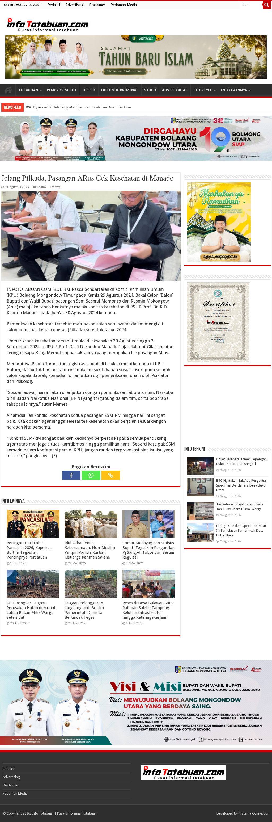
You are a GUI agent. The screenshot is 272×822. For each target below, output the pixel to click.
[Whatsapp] (91, 475)
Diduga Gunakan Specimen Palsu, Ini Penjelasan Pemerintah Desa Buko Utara (241, 530)
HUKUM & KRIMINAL (119, 90)
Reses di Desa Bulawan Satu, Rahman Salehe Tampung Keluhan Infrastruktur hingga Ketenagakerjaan (148, 610)
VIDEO (150, 90)
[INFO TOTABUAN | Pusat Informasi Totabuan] (47, 23)
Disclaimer (97, 5)
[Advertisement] (224, 406)
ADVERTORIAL (175, 90)
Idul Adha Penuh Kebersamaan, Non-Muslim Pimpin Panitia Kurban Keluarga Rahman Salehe (90, 550)
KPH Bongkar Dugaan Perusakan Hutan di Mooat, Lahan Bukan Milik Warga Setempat (32, 610)
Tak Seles (32, 107)
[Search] (267, 5)
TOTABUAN (28, 90)
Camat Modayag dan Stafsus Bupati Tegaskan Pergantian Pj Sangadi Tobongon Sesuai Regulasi (148, 550)
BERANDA (8, 89)
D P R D (89, 90)
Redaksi (54, 5)
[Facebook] (71, 475)
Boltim (41, 187)
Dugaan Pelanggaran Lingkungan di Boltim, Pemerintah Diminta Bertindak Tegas (85, 610)
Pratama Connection (254, 813)
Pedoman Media (123, 5)
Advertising (74, 5)
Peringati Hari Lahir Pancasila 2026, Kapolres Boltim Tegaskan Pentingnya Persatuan (29, 550)
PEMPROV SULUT (62, 90)
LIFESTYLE (202, 90)
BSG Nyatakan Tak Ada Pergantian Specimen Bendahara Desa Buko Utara (242, 485)
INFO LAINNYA (234, 90)
